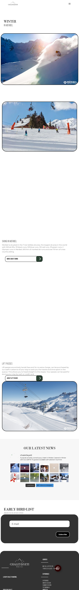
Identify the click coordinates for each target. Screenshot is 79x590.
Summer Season (47, 585)
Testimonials (46, 587)
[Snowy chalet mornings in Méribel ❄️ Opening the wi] (24, 467)
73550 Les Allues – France (50, 569)
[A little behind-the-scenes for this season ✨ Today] (24, 477)
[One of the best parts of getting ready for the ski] (34, 477)
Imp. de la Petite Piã (48, 566)
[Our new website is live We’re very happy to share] (44, 467)
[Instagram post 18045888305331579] (64, 477)
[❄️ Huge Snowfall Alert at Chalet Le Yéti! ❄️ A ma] (64, 467)
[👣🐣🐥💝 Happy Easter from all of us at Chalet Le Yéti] (54, 477)
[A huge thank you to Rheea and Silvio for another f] (44, 477)
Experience (46, 581)
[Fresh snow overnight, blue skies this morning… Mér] (34, 467)
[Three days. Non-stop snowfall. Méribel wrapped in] (54, 467)
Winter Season (47, 583)
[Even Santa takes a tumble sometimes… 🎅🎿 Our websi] (15, 477)
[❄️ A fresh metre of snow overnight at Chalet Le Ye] (15, 467)
